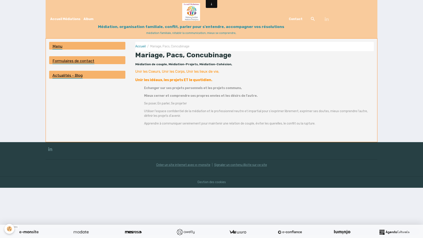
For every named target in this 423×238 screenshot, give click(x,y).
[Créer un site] (28, 232)
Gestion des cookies (211, 182)
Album (88, 19)
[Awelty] (185, 232)
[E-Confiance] (289, 232)
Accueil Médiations (65, 19)
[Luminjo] (342, 232)
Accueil (140, 46)
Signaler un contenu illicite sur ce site (240, 165)
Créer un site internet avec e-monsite (183, 165)
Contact (295, 19)
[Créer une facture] (237, 232)
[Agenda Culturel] (394, 232)
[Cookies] (9, 229)
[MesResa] (133, 232)
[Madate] (81, 232)
